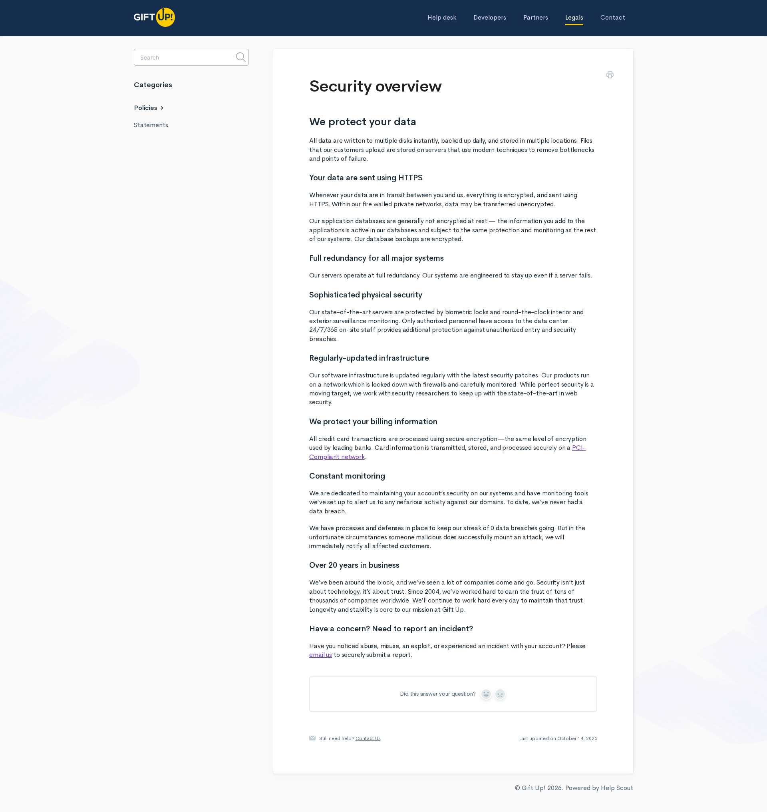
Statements (151, 125)
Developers (489, 17)
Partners (535, 17)
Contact (612, 17)
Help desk (441, 17)
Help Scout (617, 788)
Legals (574, 17)
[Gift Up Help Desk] (174, 17)
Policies (146, 108)
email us (320, 654)
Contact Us (368, 738)
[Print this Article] (610, 76)
